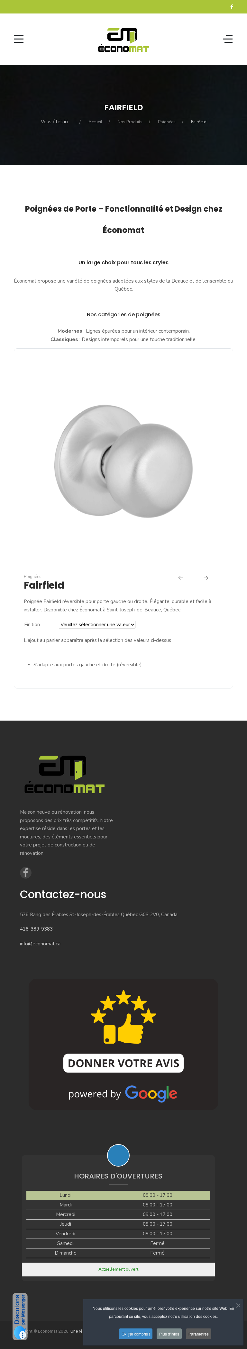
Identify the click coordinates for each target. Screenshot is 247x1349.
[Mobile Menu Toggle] (18, 39)
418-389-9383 (36, 929)
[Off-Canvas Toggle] (228, 39)
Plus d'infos (169, 1333)
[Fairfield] (124, 462)
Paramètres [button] (198, 1333)
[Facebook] (231, 6)
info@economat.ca (40, 944)
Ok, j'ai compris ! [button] (136, 1333)
